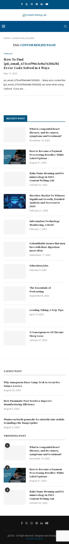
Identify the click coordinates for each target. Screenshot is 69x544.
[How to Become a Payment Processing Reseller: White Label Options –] (15, 157)
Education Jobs (38, 265)
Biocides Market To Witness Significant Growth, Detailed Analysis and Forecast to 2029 (47, 201)
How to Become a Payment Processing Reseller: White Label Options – (46, 155)
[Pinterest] (37, 4)
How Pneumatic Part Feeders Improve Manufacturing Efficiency (28, 402)
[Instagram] (32, 4)
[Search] (65, 26)
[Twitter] (26, 4)
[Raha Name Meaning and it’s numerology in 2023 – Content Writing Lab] (15, 179)
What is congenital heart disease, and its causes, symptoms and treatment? (45, 132)
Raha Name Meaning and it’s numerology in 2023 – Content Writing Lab (46, 177)
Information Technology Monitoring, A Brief (44, 223)
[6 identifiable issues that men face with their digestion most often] (15, 249)
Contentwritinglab (34, 538)
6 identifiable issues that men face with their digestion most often (47, 247)
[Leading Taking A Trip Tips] (15, 316)
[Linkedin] (42, 4)
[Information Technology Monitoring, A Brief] (15, 227)
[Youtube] (47, 4)
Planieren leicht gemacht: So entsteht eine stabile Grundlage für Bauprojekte (34, 421)
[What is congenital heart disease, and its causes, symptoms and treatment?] (15, 134)
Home (7, 38)
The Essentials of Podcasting (40, 289)
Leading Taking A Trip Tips (46, 310)
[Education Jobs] (15, 271)
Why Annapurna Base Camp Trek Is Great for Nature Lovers (32, 384)
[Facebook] (21, 4)
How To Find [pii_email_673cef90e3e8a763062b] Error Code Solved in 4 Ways (31, 63)
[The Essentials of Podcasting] (15, 293)
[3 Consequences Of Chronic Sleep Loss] (15, 338)
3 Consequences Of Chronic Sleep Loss (46, 334)
